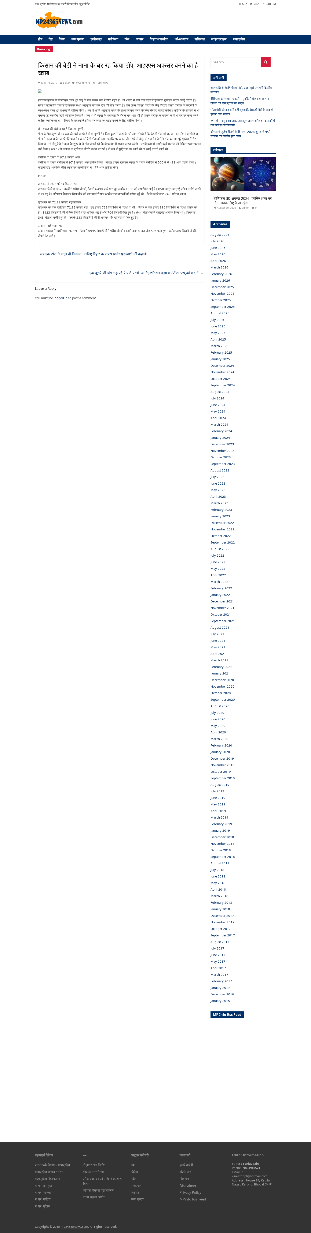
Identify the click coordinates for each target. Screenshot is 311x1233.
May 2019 (218, 804)
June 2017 (218, 955)
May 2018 (218, 883)
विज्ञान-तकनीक (159, 39)
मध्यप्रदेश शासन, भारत (49, 1172)
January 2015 (220, 1001)
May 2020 (218, 725)
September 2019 (223, 778)
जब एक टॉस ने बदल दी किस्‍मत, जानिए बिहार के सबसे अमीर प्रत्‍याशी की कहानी (91, 253)
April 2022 (218, 575)
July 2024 (217, 398)
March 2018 (219, 896)
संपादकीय (239, 39)
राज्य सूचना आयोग (94, 1197)
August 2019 (220, 784)
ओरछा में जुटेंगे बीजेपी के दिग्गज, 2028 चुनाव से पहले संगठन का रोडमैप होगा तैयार (240, 133)
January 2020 (220, 752)
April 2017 (218, 968)
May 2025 (218, 333)
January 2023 (220, 516)
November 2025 (222, 293)
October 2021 (221, 614)
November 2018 (222, 843)
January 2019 (220, 830)
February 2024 (221, 431)
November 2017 (222, 922)
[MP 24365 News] (59, 13)
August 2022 (220, 549)
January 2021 (220, 673)
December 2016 (222, 994)
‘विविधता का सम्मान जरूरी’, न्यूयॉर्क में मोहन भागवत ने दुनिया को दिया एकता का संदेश (240, 101)
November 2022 (222, 529)
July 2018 (217, 870)
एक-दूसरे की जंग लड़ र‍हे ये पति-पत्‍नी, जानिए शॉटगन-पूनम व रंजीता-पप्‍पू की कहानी (146, 272)
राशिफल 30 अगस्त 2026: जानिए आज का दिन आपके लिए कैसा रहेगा (243, 201)
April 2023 (218, 496)
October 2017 (221, 928)
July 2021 (217, 634)
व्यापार (139, 39)
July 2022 (217, 555)
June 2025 (218, 326)
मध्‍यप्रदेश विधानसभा (47, 1178)
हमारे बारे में (186, 1165)
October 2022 (221, 536)
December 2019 (222, 758)
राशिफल (200, 39)
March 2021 (219, 660)
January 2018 (220, 909)
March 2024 (219, 424)
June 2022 (218, 562)
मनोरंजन (113, 39)
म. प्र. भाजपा (43, 1192)
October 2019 (221, 771)
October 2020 (221, 693)
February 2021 (221, 667)
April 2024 (218, 418)
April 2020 (218, 732)
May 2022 (218, 568)
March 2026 (219, 267)
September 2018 (223, 856)
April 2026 (218, 261)
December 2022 (222, 522)
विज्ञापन (184, 1178)
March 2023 (219, 503)
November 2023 (222, 450)
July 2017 (217, 948)
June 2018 (218, 876)
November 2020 (222, 686)
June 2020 (218, 719)
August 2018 (220, 863)
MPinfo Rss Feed (193, 1199)
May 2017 (218, 961)
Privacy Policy (190, 1192)
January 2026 (220, 280)
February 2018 (221, 902)
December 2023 (222, 444)
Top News (102, 82)
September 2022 (223, 542)
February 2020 (221, 745)
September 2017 (223, 935)
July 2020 (217, 712)
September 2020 (223, 699)
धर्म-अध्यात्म (181, 39)
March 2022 (219, 581)
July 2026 (217, 241)
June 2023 (218, 483)
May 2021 (218, 647)
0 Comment (83, 82)
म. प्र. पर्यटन (43, 1199)
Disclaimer (188, 1185)
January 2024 (220, 437)
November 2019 (222, 765)
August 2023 (220, 470)
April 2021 (218, 653)
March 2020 (219, 739)
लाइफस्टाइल (219, 39)
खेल (127, 39)
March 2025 (219, 346)
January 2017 (220, 987)
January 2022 (220, 595)
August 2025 (220, 313)
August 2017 (220, 942)
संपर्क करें (185, 1172)
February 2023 (221, 509)
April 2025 (218, 339)
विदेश (62, 39)
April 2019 (218, 811)
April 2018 (218, 889)
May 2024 (218, 411)
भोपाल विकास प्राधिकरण (98, 1190)
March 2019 (219, 817)
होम (40, 39)
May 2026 (218, 254)
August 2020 (220, 706)
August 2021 (220, 627)
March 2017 (219, 974)
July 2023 (217, 477)
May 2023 (218, 490)
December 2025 (222, 287)
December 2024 (222, 365)
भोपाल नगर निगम (93, 1172)
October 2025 (221, 300)
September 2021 (223, 621)
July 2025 (217, 319)
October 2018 (221, 850)
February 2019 (221, 824)
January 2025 (220, 359)
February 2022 (221, 588)
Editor (66, 82)
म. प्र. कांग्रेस (43, 1185)
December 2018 (222, 837)
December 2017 (222, 915)
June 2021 (218, 640)
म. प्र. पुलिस (42, 1206)
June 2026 (218, 247)
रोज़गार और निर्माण (94, 1165)
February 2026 (221, 274)
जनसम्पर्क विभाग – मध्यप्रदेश (52, 1165)
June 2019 (218, 798)
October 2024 (221, 378)
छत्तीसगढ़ (96, 39)
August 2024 (220, 392)
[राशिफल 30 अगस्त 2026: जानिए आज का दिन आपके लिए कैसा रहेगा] (243, 159)
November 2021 (222, 608)
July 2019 (217, 791)
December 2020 (222, 680)
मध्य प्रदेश (78, 39)
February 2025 (221, 352)
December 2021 (222, 601)
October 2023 (221, 457)
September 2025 (223, 306)
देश (50, 39)
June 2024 (218, 405)
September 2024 (223, 385)
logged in (60, 298)
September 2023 (223, 464)
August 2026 (220, 234)
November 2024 (222, 372)
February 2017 (221, 981)
